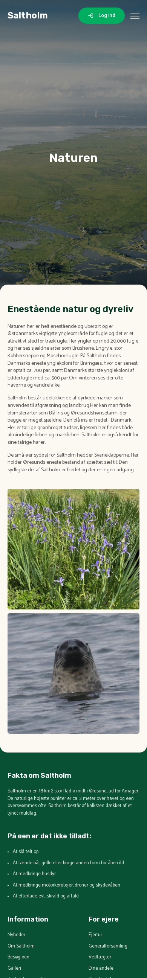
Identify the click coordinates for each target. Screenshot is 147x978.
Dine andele (101, 968)
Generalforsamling (108, 946)
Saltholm (28, 15)
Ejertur (95, 935)
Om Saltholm (21, 946)
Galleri (14, 968)
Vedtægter (100, 957)
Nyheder (16, 935)
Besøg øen (18, 957)
